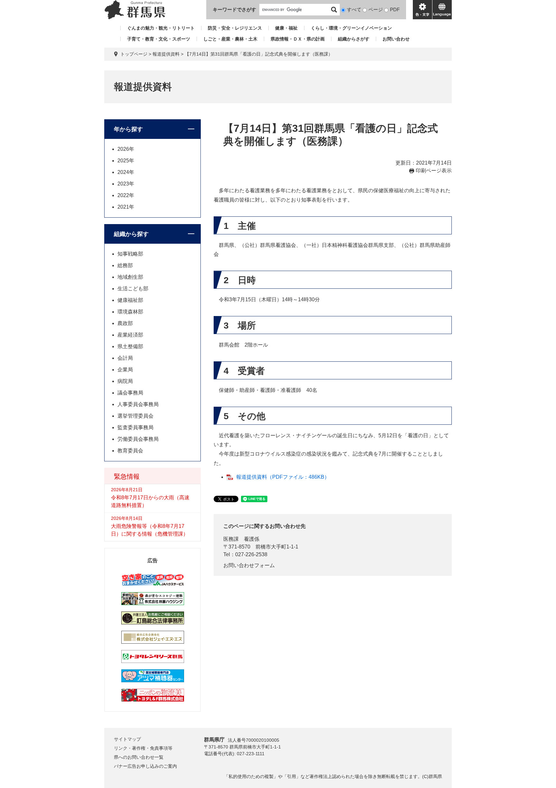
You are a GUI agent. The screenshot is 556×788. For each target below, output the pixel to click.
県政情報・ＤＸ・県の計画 (298, 39)
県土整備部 (130, 346)
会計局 (125, 358)
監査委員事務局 (135, 427)
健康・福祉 (286, 28)
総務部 (125, 265)
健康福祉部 (130, 300)
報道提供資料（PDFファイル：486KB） (282, 477)
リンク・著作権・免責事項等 (143, 748)
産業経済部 (130, 335)
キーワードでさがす (234, 9)
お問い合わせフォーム (249, 565)
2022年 (125, 195)
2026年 (125, 149)
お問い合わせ (396, 39)
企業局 (125, 369)
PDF (395, 9)
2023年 (125, 183)
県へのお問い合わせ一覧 (138, 757)
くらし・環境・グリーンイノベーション (351, 28)
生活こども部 (132, 288)
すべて (354, 9)
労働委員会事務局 (138, 439)
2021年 (125, 207)
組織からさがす (353, 39)
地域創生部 (130, 277)
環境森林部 (130, 311)
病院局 (125, 381)
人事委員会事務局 (138, 404)
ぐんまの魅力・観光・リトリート (161, 28)
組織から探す (131, 234)
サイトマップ (127, 739)
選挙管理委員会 (135, 416)
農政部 (125, 323)
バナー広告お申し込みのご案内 (145, 766)
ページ (375, 9)
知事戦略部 (130, 254)
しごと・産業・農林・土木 (230, 39)
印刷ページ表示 (434, 170)
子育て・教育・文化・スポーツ (158, 39)
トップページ (133, 54)
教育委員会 (130, 450)
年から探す (128, 129)
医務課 (231, 539)
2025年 (125, 160)
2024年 (125, 172)
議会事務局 (130, 392)
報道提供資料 (166, 54)
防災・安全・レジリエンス (235, 28)
